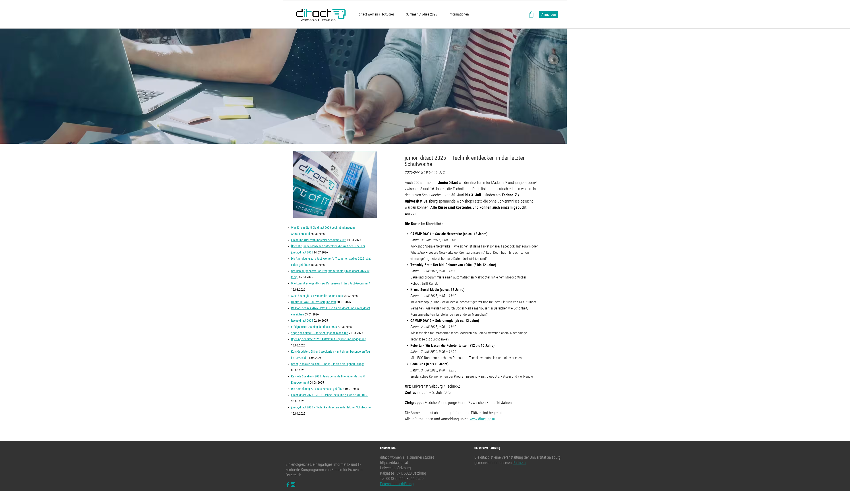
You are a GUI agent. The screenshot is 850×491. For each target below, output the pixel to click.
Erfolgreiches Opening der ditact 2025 (314, 327)
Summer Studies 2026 (421, 14)
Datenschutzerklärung (397, 483)
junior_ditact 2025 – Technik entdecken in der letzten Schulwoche (331, 407)
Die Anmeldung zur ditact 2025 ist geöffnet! (317, 388)
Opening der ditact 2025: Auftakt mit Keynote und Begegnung (328, 339)
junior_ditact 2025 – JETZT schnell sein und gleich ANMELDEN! (329, 395)
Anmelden (548, 14)
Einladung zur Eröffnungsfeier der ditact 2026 (318, 240)
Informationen (459, 14)
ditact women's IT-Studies (376, 14)
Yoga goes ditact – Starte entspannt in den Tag (319, 333)
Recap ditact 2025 (302, 320)
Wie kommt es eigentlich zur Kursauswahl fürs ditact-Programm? (330, 283)
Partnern (519, 462)
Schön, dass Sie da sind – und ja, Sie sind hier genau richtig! (327, 364)
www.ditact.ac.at (482, 419)
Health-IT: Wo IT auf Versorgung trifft (313, 302)
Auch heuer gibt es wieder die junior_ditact (317, 296)
